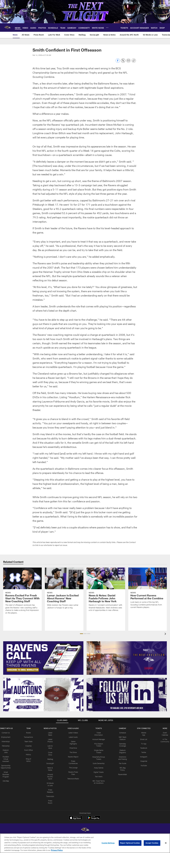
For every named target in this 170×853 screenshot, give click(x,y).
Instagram (143, 757)
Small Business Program (6, 774)
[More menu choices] (107, 28)
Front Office (28, 750)
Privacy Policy (57, 850)
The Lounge (73, 768)
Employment (5, 737)
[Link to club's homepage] (7, 27)
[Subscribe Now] (43, 658)
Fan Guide (122, 763)
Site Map (6, 781)
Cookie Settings (108, 843)
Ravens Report (73, 757)
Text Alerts (98, 776)
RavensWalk (122, 774)
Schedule (122, 733)
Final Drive (73, 748)
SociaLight (50, 763)
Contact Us (6, 733)
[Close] (166, 843)
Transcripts (50, 796)
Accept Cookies (152, 843)
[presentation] (166, 634)
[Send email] (128, 62)
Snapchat (143, 761)
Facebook (143, 748)
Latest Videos (73, 733)
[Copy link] (134, 60)
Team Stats (28, 741)
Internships (6, 741)
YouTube (144, 765)
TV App (143, 744)
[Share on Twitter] (123, 62)
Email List (143, 739)
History (28, 754)
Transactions (28, 737)
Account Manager (98, 739)
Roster (28, 733)
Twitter (143, 752)
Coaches (28, 746)
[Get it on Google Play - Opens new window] (93, 819)
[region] (85, 843)
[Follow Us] (127, 694)
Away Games (98, 768)
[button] (81, 634)
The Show (73, 752)
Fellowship (6, 746)
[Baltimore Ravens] (85, 830)
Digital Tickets (99, 772)
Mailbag (50, 759)
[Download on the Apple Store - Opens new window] (75, 818)
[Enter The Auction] (43, 694)
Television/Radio (73, 779)
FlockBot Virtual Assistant (5, 759)
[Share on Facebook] (118, 62)
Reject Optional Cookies (130, 843)
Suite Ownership (99, 763)
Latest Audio (73, 737)
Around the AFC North (50, 776)
